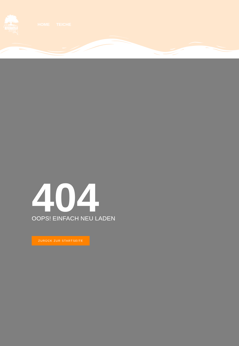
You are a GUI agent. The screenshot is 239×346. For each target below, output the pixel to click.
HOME (44, 24)
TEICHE (63, 24)
